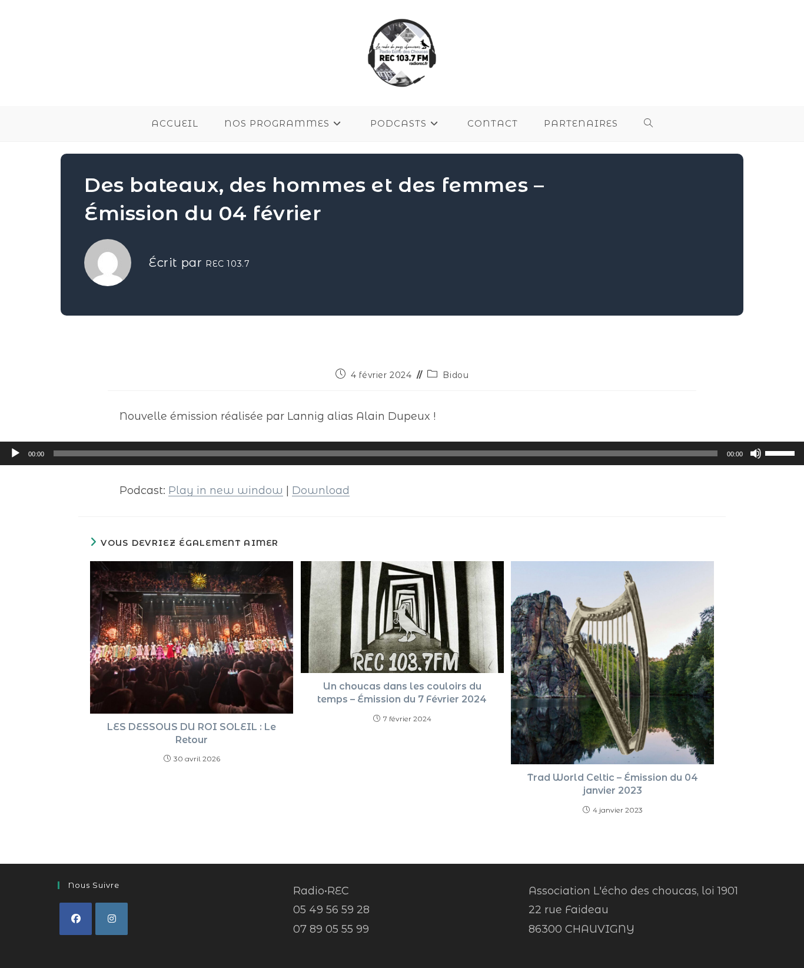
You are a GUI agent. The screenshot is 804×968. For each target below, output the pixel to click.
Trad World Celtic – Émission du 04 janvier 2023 (612, 784)
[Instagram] (111, 919)
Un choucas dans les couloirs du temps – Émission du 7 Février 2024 (402, 693)
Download (321, 490)
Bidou (456, 375)
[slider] (781, 452)
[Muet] (756, 453)
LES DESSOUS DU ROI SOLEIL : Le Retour (191, 733)
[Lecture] (15, 453)
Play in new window (225, 490)
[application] (402, 453)
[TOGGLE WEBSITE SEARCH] (648, 123)
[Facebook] (75, 919)
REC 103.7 (227, 263)
